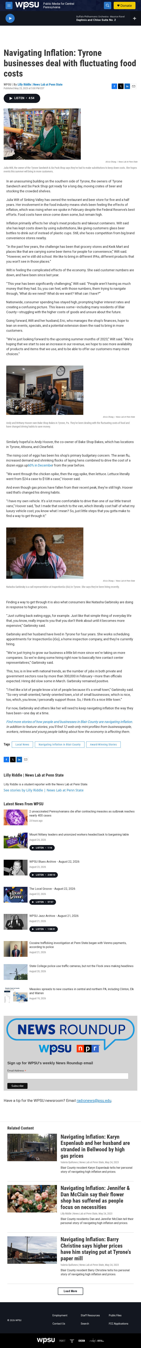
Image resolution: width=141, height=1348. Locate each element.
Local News (22, 744)
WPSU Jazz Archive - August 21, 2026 (54, 916)
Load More (70, 1291)
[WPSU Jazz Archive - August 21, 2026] (16, 922)
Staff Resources (90, 1315)
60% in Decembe (40, 465)
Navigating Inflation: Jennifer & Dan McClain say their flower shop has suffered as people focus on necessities (95, 1197)
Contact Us (59, 1323)
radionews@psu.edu (94, 1100)
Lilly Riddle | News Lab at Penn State (40, 84)
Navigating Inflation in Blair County (60, 744)
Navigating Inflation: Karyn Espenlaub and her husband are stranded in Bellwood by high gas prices (95, 1146)
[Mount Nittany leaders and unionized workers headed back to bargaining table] (16, 840)
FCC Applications (118, 1323)
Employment (60, 1315)
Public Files (115, 1315)
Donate (126, 6)
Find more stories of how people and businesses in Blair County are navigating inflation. (69, 722)
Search (85, 1323)
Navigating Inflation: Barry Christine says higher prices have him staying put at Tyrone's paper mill (96, 1249)
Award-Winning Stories (103, 744)
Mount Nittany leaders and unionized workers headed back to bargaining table (79, 834)
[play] (10, 18)
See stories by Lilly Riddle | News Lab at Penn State (44, 790)
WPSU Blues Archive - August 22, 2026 (54, 861)
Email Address (16, 1070)
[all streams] (135, 18)
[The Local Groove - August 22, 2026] (16, 895)
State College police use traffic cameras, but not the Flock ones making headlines (81, 966)
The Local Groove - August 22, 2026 (52, 888)
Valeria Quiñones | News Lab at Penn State (82, 1162)
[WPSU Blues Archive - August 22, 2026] (16, 867)
